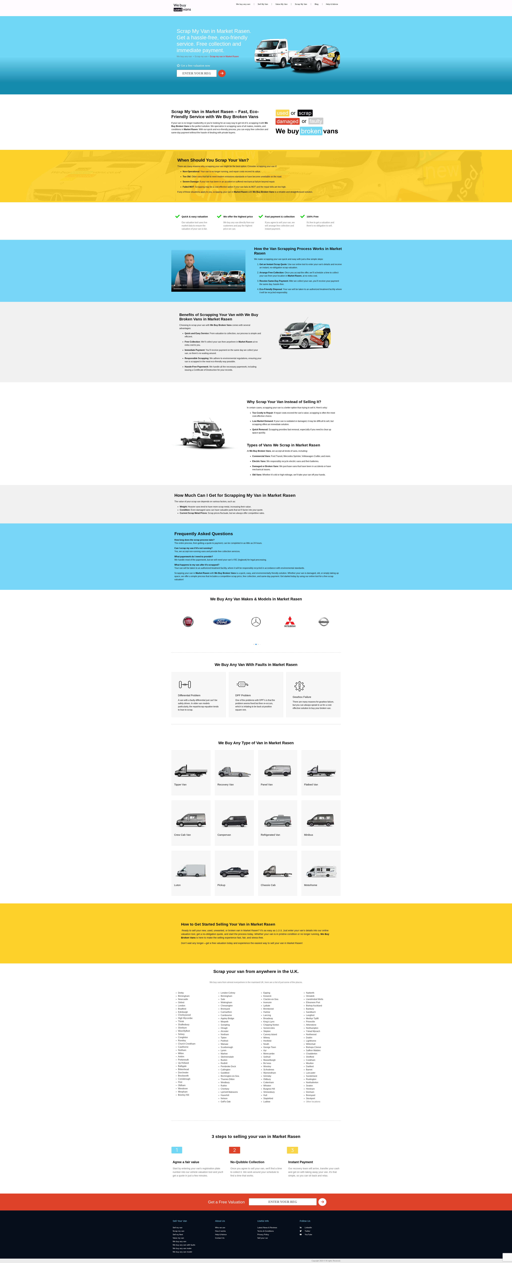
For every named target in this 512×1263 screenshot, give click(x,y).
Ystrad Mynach (313, 1031)
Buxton (224, 1060)
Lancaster (310, 1073)
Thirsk (181, 1021)
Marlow (224, 1053)
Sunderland (311, 1076)
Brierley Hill (183, 1095)
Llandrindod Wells (314, 999)
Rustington (311, 1079)
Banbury (310, 1009)
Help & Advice (332, 4)
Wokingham (226, 1002)
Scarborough (227, 1047)
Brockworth (183, 1076)
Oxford (181, 1002)
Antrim (181, 1056)
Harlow (266, 1012)
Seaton (309, 1085)
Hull (265, 1095)
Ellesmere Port (313, 1002)
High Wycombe (185, 1018)
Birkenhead (183, 1069)
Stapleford (268, 1098)
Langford (310, 1015)
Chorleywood (184, 1015)
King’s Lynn (268, 1021)
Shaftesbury (183, 1024)
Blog (317, 4)
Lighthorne (311, 1041)
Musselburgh (269, 1060)
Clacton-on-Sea (270, 999)
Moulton (310, 1063)
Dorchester (183, 1072)
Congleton (183, 1037)
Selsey (181, 1034)
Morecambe (269, 1053)
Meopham (182, 1092)
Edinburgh (183, 1012)
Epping (266, 993)
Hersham (310, 1089)
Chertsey (225, 1089)
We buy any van (243, 4)
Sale (223, 999)
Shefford (310, 1057)
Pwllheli (224, 1041)
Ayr (265, 1050)
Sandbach (311, 1012)
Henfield (267, 1041)
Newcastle (183, 999)
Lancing (267, 1015)
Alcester (224, 1031)
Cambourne (226, 1015)
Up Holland (183, 1063)
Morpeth (224, 1021)
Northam (182, 1050)
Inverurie (267, 1002)
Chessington (227, 1005)
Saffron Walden (313, 1050)
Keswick (267, 996)
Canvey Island (270, 1034)
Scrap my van (201, 56)
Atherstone (311, 1025)
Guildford (225, 1073)
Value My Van (281, 4)
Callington (225, 1069)
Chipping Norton (271, 1025)
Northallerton (312, 1082)
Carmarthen (226, 1012)
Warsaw (224, 1044)
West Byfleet (184, 1031)
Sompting (225, 1025)
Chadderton (311, 1053)
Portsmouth (183, 1060)
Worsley (267, 1066)
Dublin (309, 1037)
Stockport (310, 1098)
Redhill (224, 1063)
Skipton (267, 1031)
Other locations (313, 1101)
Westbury (225, 1082)
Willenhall (310, 1044)
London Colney (228, 993)
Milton (181, 1053)
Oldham (181, 1085)
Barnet (309, 1069)
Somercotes (269, 1028)
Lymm (223, 1050)
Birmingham (183, 996)
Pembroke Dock (228, 1066)
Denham (310, 1092)
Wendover (183, 1088)
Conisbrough (184, 1079)
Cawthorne (183, 1047)
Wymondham (269, 1073)
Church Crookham (186, 1044)
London (181, 1005)
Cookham (310, 1060)
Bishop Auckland (314, 1005)
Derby (181, 993)
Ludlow (266, 1101)
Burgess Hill (269, 1089)
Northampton (312, 1028)
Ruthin (224, 1085)
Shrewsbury (269, 1092)
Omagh (224, 1028)
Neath (266, 1044)
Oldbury (267, 1079)
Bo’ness (267, 1063)
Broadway (268, 1018)
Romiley (182, 1040)
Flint (180, 1082)
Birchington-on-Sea (230, 1076)
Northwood (311, 1034)
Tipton (224, 1037)
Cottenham (268, 1082)
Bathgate (182, 1066)
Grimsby (267, 1076)
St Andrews (268, 1069)
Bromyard (225, 1009)
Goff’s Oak (226, 1101)
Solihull (267, 1057)
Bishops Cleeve (313, 1047)
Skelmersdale (227, 1057)
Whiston (267, 1085)
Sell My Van (263, 4)
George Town (269, 1047)
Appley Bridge (227, 1018)
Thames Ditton (228, 1079)
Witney (266, 1037)
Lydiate (266, 1005)
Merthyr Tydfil (312, 1018)
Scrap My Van (301, 4)
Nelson (224, 1098)
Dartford (310, 1066)
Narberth (310, 993)
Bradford (182, 1009)
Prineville (310, 1021)
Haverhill (225, 1095)
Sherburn (182, 1028)
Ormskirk (310, 996)
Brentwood (268, 1009)
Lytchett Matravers (229, 1092)
